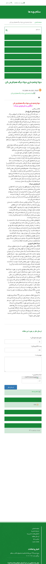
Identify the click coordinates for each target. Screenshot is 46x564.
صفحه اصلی (38, 22)
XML (35, 404)
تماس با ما (37, 76)
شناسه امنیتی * (37, 375)
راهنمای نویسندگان (34, 56)
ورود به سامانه (19, 2)
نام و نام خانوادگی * (36, 338)
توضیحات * (38, 355)
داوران (38, 69)
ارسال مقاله (36, 63)
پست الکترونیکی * (36, 346)
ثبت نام (8, 2)
